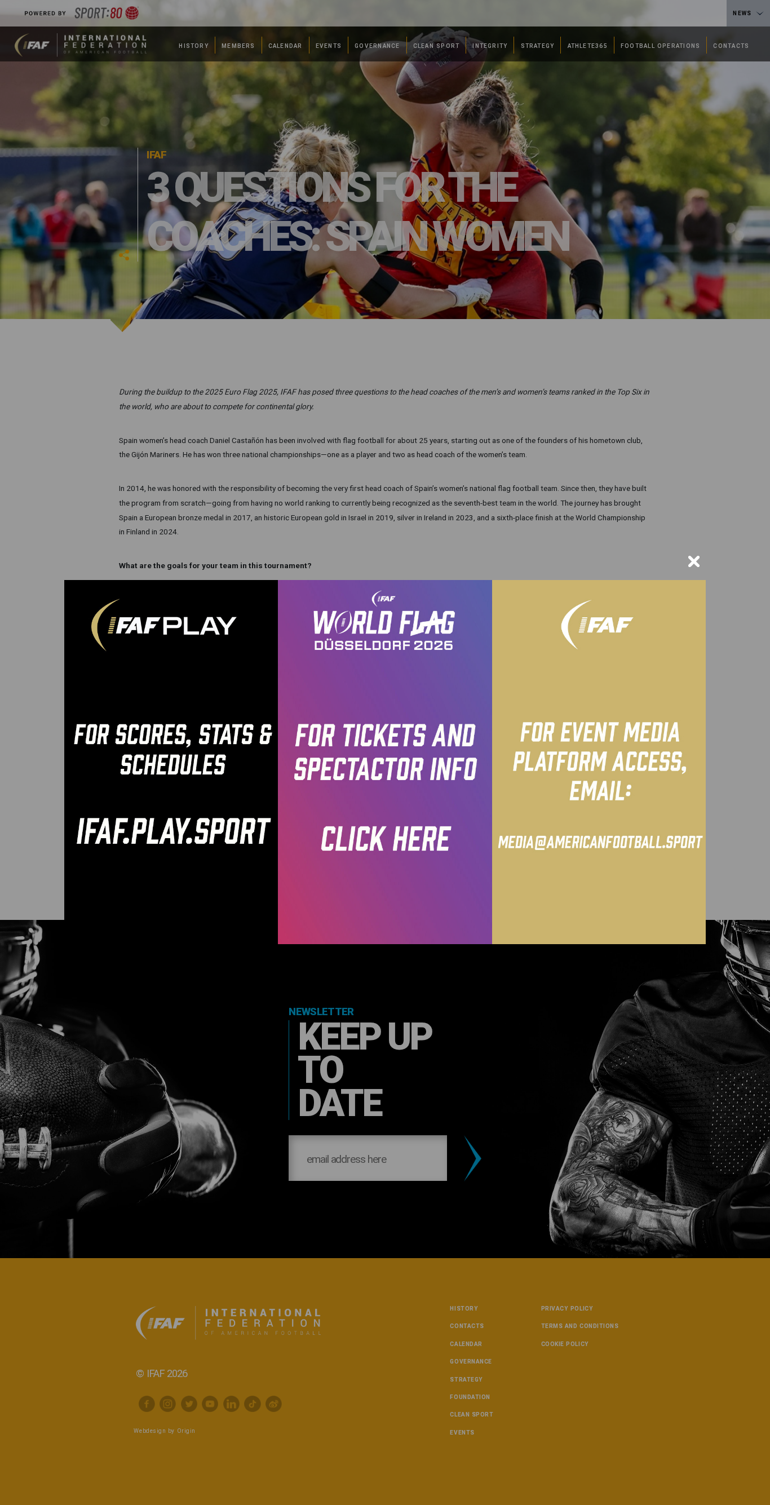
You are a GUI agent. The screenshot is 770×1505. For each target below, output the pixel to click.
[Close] (694, 561)
